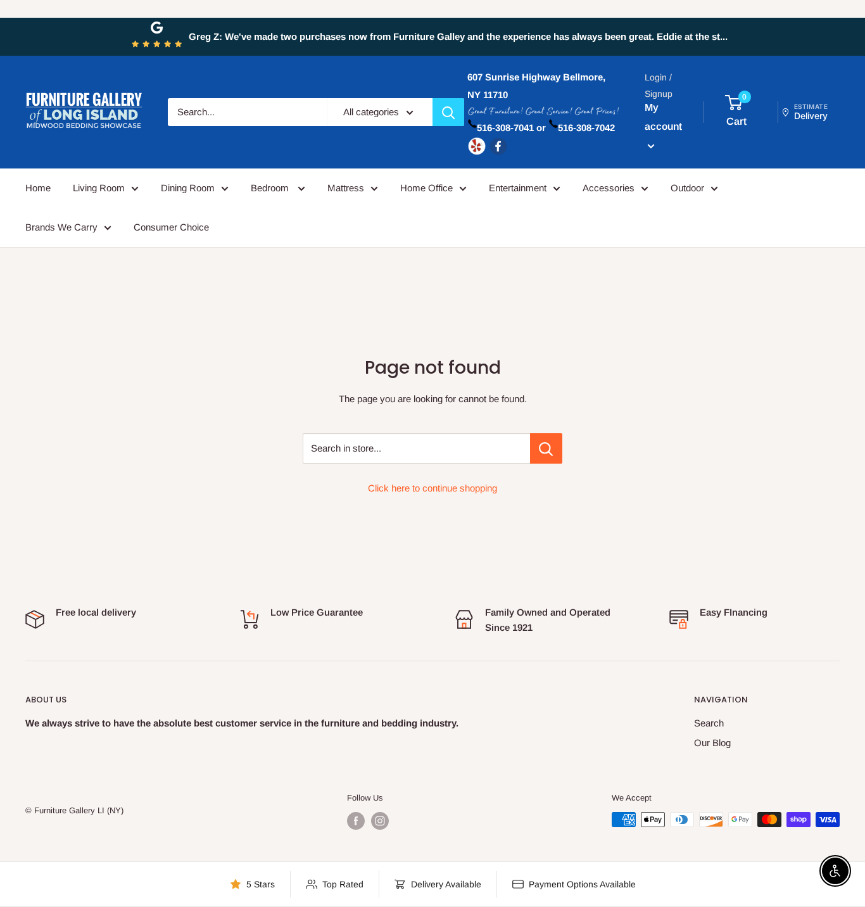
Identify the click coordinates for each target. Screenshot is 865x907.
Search (709, 723)
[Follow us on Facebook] (356, 821)
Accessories (609, 187)
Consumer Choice (171, 227)
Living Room (99, 187)
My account (663, 117)
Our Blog (712, 742)
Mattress (345, 187)
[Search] (448, 112)
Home (38, 187)
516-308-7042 (586, 127)
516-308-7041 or (511, 127)
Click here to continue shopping (432, 488)
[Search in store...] (546, 448)
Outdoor (687, 187)
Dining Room (188, 187)
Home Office (426, 187)
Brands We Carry (61, 227)
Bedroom (271, 187)
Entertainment (517, 187)
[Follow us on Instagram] (380, 821)
